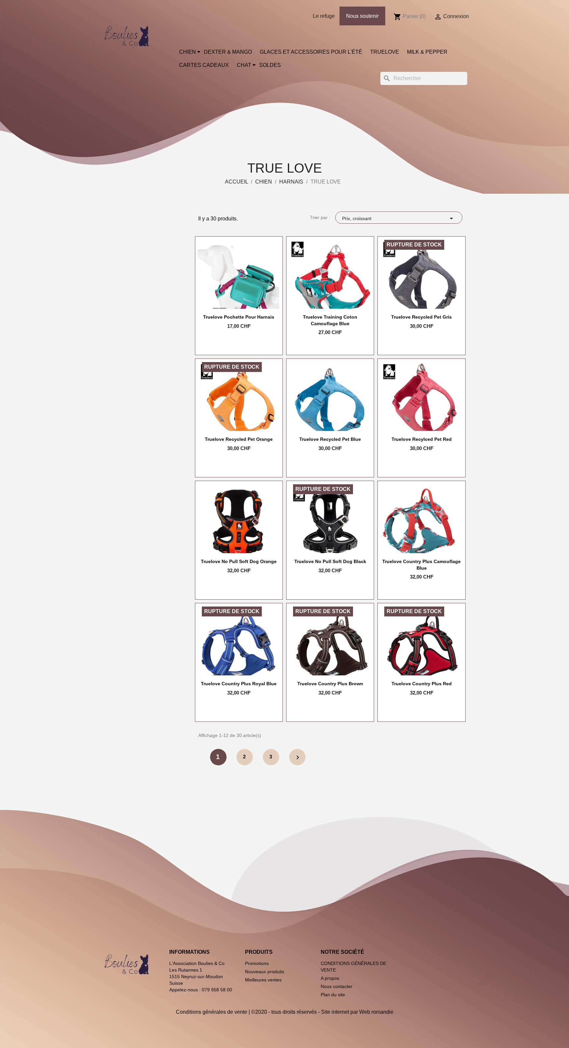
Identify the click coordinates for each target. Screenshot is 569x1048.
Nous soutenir (362, 16)
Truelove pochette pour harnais (238, 317)
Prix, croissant (398, 218)
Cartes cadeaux (204, 65)
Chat (244, 65)
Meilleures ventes (263, 979)
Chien (187, 52)
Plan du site (333, 994)
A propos (330, 978)
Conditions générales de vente (211, 1012)
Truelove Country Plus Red (422, 683)
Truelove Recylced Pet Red (422, 439)
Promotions (257, 963)
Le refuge (324, 16)
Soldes (270, 65)
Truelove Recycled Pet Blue (330, 439)
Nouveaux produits (264, 971)
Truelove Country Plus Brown (330, 683)
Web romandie (376, 1012)
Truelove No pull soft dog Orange (239, 561)
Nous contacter (336, 986)
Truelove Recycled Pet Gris (421, 317)
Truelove (384, 52)
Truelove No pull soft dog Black (330, 561)
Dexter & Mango (228, 52)
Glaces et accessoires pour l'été (311, 52)
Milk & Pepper (427, 52)
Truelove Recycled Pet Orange (239, 439)
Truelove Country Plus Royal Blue (239, 683)
